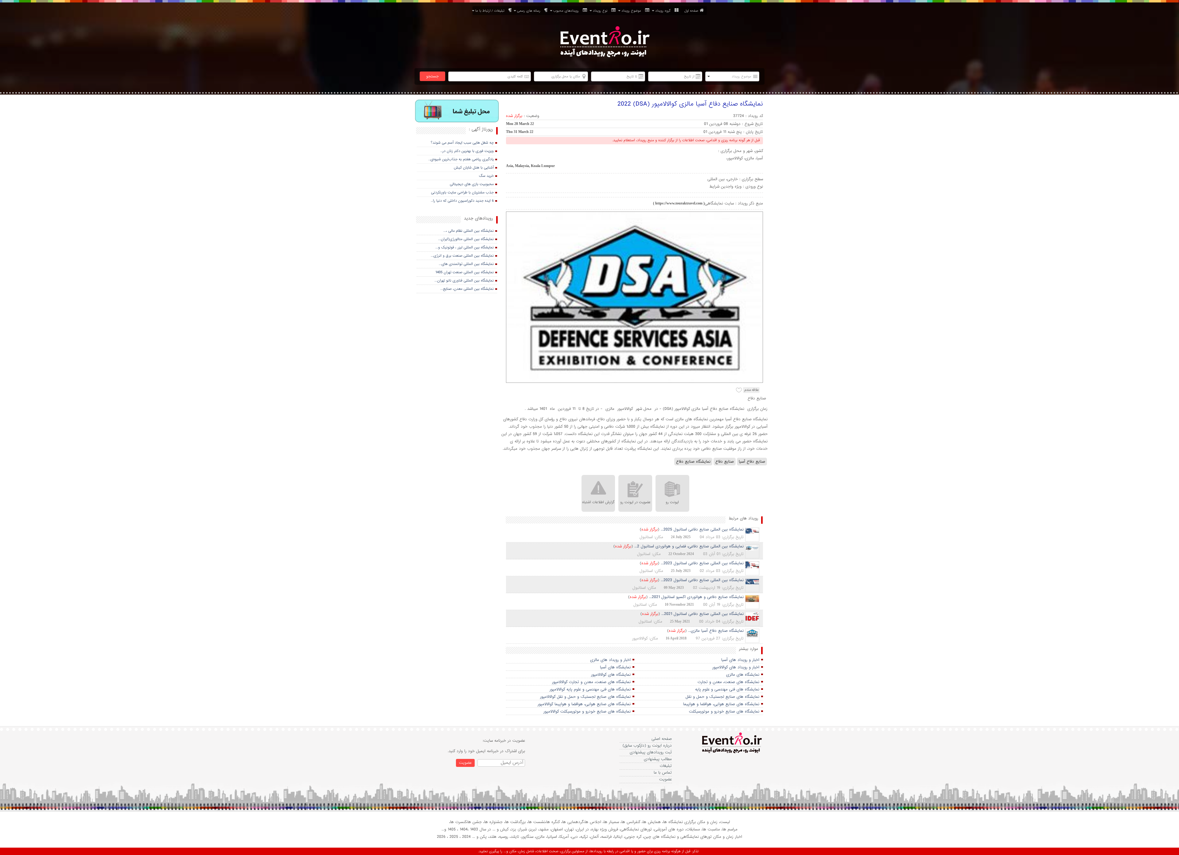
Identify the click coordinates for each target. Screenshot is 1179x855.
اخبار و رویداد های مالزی (610, 660)
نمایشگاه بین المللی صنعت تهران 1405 (464, 272)
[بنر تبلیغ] (457, 112)
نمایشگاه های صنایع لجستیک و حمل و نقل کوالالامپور (585, 697)
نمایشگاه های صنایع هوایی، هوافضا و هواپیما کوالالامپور (584, 704)
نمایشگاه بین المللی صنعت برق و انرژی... (462, 255)
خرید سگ (486, 176)
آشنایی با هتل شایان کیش (474, 167)
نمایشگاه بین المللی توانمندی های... (466, 264)
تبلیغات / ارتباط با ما (491, 10)
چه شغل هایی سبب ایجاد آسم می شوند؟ (462, 143)
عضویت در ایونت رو (635, 502)
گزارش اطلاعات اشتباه (598, 502)
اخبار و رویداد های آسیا (740, 660)
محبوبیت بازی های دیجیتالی (472, 184)
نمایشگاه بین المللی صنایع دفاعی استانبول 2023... (702, 563)
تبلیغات (666, 766)
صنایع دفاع (724, 461)
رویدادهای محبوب (567, 10)
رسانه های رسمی (530, 10)
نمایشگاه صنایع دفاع (693, 461)
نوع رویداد (601, 10)
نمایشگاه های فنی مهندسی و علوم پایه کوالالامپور (590, 689)
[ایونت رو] (604, 42)
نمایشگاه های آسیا (615, 667)
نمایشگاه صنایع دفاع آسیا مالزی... (716, 631)
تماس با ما (663, 772)
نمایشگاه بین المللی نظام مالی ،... (468, 231)
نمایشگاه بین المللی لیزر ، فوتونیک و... (464, 247)
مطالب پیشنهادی (658, 759)
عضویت (665, 779)
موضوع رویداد (632, 10)
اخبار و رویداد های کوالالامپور (735, 667)
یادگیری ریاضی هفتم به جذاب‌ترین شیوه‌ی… (461, 159)
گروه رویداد (664, 10)
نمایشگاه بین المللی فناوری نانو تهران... (464, 280)
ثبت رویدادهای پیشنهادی (651, 752)
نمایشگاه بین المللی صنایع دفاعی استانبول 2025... (702, 529)
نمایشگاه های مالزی (742, 675)
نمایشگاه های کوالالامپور (611, 675)
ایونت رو (672, 502)
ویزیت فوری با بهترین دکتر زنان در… (467, 151)
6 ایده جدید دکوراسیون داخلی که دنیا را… (462, 201)
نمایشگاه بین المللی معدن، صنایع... (467, 289)
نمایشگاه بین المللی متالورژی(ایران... (466, 239)
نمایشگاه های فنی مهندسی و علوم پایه (727, 689)
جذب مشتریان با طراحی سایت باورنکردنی (462, 192)
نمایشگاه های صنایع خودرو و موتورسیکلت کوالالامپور (587, 711)
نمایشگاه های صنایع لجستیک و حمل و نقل (722, 697)
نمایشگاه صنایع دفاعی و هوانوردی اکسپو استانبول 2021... (696, 597)
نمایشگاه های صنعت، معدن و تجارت (728, 682)
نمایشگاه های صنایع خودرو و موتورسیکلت (724, 711)
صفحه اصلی (662, 739)
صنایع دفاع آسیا (752, 461)
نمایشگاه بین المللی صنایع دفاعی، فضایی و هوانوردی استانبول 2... (689, 546)
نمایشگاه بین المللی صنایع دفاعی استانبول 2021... (702, 614)
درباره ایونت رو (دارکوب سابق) (647, 745)
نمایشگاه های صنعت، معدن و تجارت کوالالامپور (591, 682)
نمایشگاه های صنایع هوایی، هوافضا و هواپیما (721, 704)
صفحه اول (691, 10)
